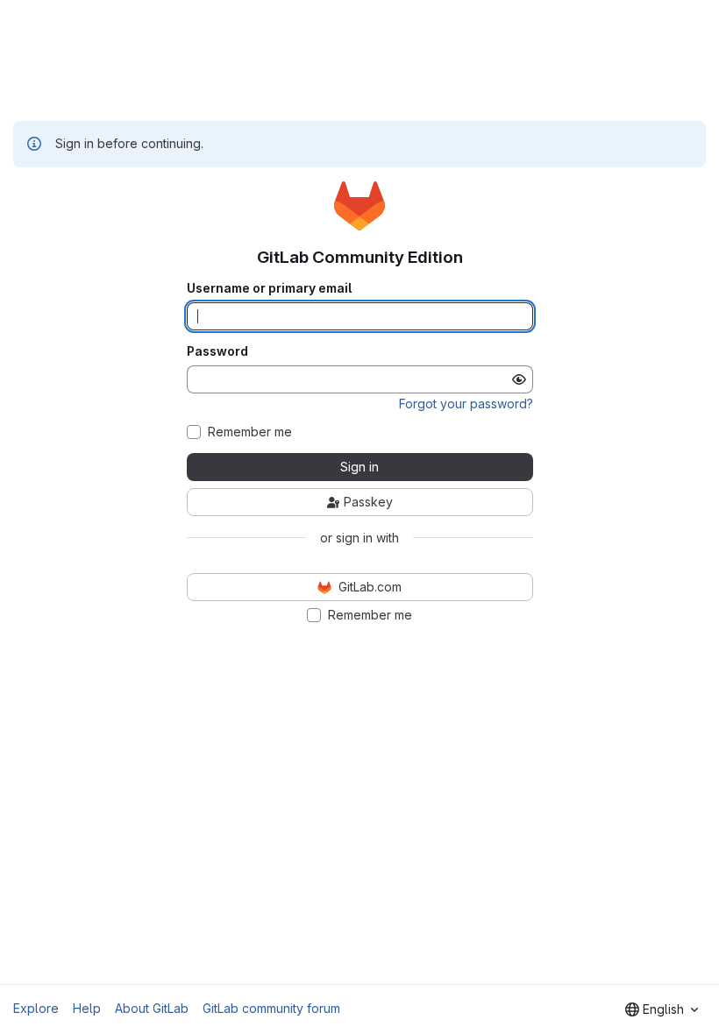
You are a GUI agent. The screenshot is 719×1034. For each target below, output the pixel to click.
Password (217, 351)
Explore (36, 1008)
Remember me (250, 432)
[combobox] (661, 1009)
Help (87, 1008)
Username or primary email (269, 288)
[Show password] (519, 379)
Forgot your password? (466, 403)
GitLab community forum (271, 1008)
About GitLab (152, 1008)
